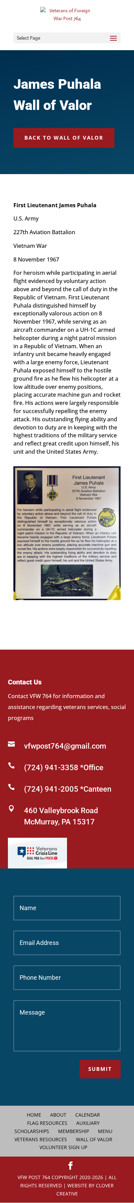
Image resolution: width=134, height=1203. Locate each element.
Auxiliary (88, 1123)
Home (34, 1115)
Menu (105, 1131)
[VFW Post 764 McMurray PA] (67, 598)
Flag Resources (47, 1123)
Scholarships (31, 1131)
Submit (100, 1068)
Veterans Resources (40, 1139)
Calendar (87, 1115)
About (58, 1115)
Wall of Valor (94, 1139)
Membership (73, 1131)
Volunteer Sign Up (63, 1147)
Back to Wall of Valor (63, 137)
